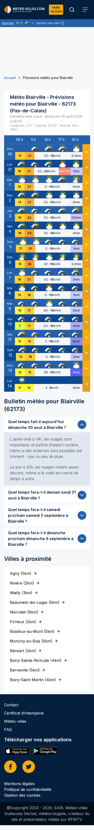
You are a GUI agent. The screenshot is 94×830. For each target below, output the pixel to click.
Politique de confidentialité (27, 789)
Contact (11, 704)
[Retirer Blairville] (33, 23)
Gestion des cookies (22, 795)
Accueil (10, 78)
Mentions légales (19, 783)
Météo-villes (15, 721)
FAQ (8, 729)
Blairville (8, 23)
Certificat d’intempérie (24, 713)
